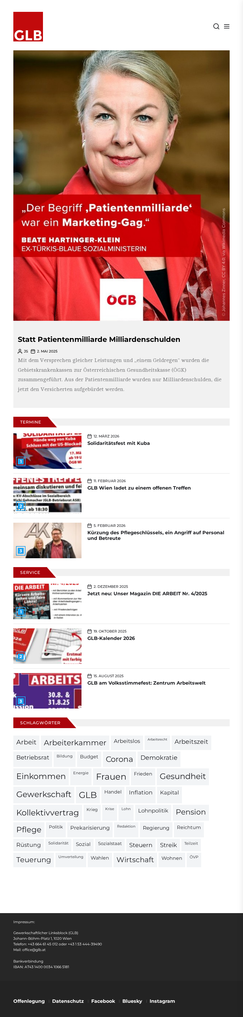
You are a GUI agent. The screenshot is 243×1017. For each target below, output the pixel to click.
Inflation (141, 792)
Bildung (65, 756)
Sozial (83, 844)
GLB (88, 795)
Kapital (169, 792)
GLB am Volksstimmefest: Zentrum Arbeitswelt (146, 683)
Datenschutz (68, 1001)
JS (26, 351)
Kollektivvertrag (47, 813)
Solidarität (58, 843)
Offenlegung (29, 1001)
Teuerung (33, 859)
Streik (168, 845)
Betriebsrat (32, 757)
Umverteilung (70, 857)
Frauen (111, 776)
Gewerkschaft (43, 794)
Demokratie (159, 757)
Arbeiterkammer (75, 742)
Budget (89, 756)
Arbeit (26, 742)
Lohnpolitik (153, 810)
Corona (119, 759)
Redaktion (126, 826)
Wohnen (172, 858)
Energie (81, 772)
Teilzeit (191, 843)
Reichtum (189, 827)
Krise (109, 809)
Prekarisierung (90, 828)
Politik (56, 827)
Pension (191, 811)
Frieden (143, 774)
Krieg (92, 809)
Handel (113, 792)
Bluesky (132, 1001)
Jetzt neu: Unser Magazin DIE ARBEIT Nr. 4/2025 (147, 593)
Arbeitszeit (191, 741)
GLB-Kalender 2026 (111, 638)
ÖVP (194, 857)
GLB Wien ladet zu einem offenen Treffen (139, 488)
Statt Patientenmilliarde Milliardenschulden (99, 339)
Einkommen (41, 776)
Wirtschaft (135, 859)
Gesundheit (183, 776)
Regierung (156, 828)
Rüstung (28, 844)
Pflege (28, 829)
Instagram (162, 1001)
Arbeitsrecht (157, 739)
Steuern (141, 845)
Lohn (126, 809)
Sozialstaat (110, 843)
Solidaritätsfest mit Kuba (118, 443)
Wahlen (100, 858)
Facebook (103, 1001)
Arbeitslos (127, 741)
